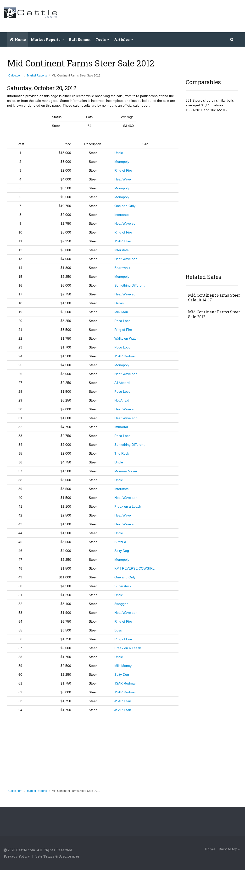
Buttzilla (120, 542)
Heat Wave (122, 179)
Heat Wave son (125, 223)
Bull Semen (80, 39)
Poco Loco (122, 321)
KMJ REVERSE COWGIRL (134, 568)
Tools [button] (101, 39)
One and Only (124, 206)
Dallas (119, 303)
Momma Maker (125, 471)
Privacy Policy (17, 856)
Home (20, 39)
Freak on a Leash (127, 506)
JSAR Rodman (125, 356)
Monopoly (121, 161)
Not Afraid (121, 400)
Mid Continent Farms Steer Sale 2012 (214, 314)
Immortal (121, 427)
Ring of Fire (123, 170)
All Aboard (122, 383)
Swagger (121, 604)
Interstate (121, 215)
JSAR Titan (122, 241)
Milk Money (123, 666)
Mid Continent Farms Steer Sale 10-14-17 (214, 297)
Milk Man (121, 312)
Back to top (228, 849)
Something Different (129, 285)
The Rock (121, 453)
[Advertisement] (154, 15)
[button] (232, 39)
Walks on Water (126, 338)
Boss (118, 630)
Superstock (122, 586)
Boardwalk (122, 268)
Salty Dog (121, 551)
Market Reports (37, 75)
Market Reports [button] (46, 39)
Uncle (118, 153)
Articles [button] (122, 39)
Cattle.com (15, 75)
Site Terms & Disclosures (57, 856)
